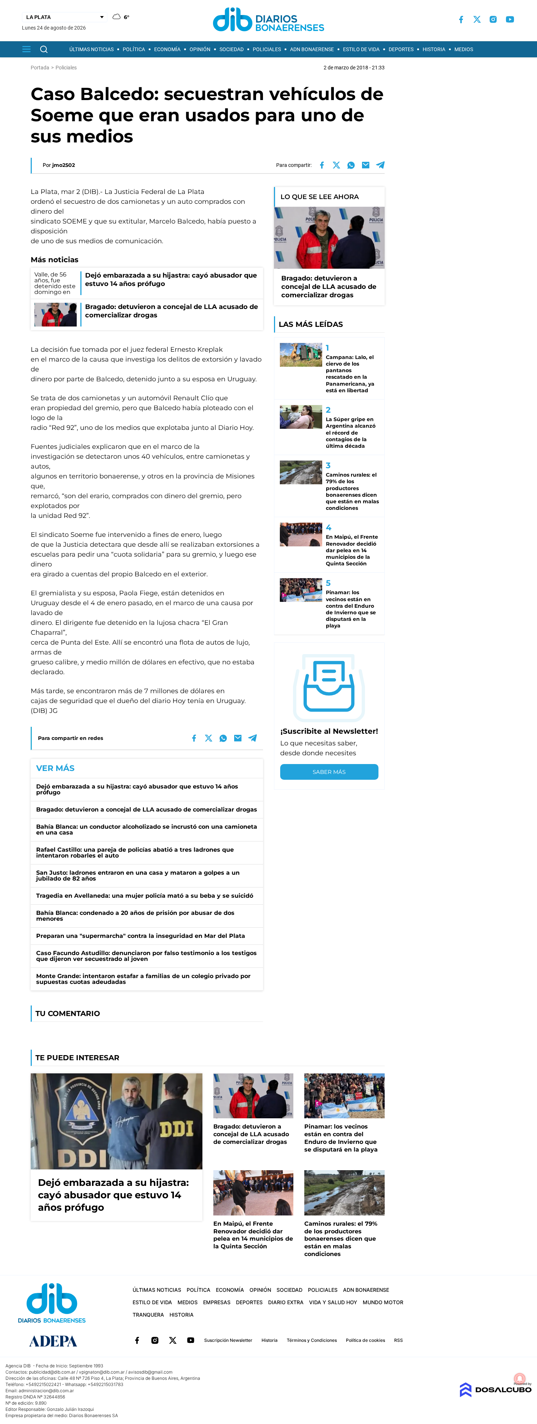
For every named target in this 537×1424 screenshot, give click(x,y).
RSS (398, 1340)
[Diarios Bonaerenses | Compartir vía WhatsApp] (351, 165)
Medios (463, 49)
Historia (434, 49)
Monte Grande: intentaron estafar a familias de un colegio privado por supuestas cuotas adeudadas (143, 979)
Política (134, 49)
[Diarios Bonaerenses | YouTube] (510, 19)
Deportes (401, 49)
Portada (40, 67)
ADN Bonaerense (312, 49)
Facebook (137, 1340)
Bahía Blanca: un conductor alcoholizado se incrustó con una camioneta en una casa (146, 829)
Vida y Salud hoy (333, 1302)
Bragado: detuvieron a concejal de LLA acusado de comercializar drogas (146, 809)
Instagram (155, 1340)
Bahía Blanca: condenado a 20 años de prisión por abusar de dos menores (135, 915)
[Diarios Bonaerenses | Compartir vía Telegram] (380, 165)
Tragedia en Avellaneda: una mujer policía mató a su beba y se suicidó (144, 895)
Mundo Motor (383, 1302)
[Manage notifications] (520, 1379)
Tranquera (148, 1315)
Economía (167, 49)
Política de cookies (365, 1340)
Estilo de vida (361, 49)
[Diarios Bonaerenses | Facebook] (461, 19)
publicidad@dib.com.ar (52, 1372)
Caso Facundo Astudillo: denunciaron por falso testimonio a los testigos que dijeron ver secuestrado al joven (146, 956)
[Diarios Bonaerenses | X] (477, 19)
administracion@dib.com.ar (46, 1390)
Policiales (267, 49)
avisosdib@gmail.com (150, 1372)
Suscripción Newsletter (228, 1340)
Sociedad (232, 49)
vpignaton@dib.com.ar (102, 1372)
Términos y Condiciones (312, 1340)
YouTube (190, 1340)
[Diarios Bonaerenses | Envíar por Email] (365, 165)
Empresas (217, 1302)
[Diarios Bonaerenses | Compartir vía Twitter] (336, 165)
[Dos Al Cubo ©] (496, 1395)
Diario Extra (286, 1302)
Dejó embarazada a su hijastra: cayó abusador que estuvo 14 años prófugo (137, 789)
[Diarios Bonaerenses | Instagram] (493, 19)
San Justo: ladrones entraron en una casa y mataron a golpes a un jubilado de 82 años (138, 875)
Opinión (200, 49)
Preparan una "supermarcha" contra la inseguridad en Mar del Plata (140, 935)
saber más (329, 771)
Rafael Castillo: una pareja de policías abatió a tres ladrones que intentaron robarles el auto (135, 852)
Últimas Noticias (91, 49)
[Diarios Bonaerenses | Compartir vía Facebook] (321, 165)
